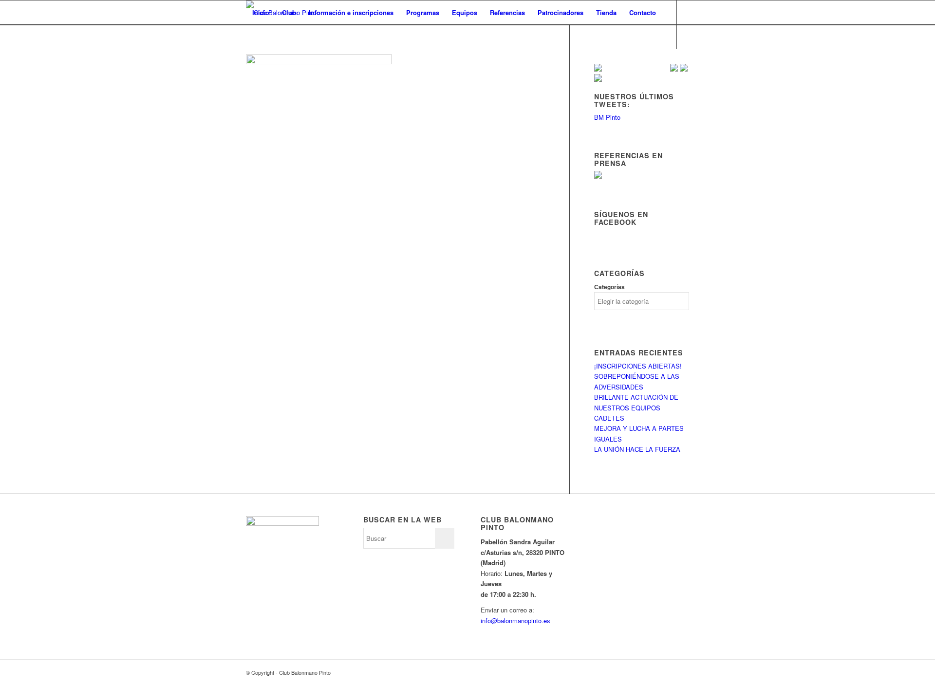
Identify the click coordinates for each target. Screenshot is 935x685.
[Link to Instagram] (278, 61)
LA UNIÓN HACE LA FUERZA (637, 449)
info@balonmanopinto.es (515, 620)
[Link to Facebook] (263, 61)
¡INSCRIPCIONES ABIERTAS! (638, 365)
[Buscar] (255, 37)
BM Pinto (607, 117)
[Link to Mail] (292, 61)
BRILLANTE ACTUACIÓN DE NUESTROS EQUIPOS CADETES (636, 407)
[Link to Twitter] (249, 61)
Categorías (609, 287)
